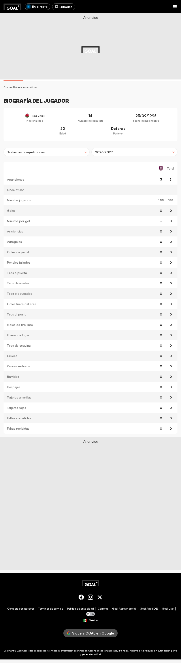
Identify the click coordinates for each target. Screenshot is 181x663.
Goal (24, 650)
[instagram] (90, 598)
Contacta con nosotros (20, 608)
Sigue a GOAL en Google (93, 633)
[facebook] (81, 598)
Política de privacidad (80, 608)
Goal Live (167, 608)
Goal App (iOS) (149, 608)
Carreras (103, 608)
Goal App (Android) (124, 608)
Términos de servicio (50, 608)
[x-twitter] (99, 598)
